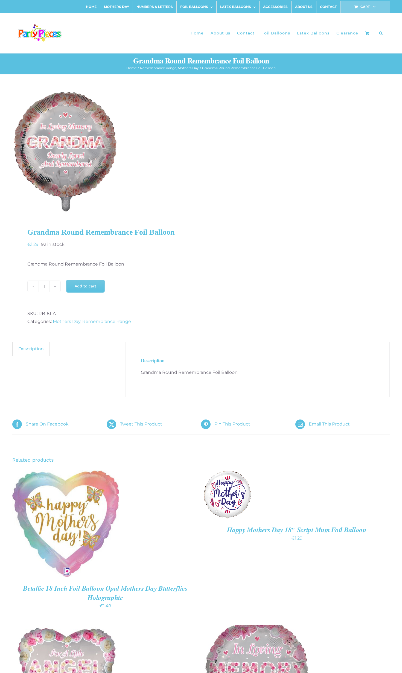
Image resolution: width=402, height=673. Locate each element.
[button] (381, 33)
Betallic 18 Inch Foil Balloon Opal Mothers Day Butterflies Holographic (105, 592)
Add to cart (85, 286)
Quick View (85, 524)
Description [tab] (31, 348)
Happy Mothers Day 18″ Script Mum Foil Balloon (296, 529)
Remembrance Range (106, 321)
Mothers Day (66, 321)
